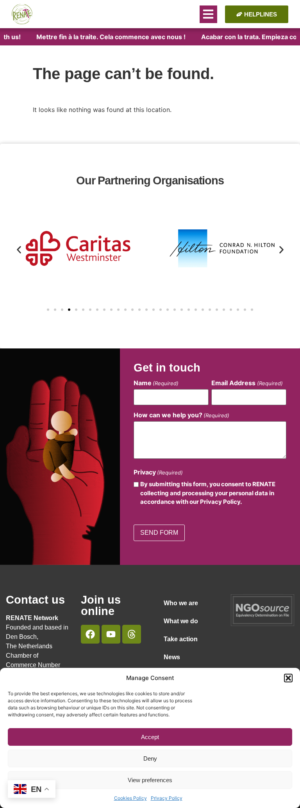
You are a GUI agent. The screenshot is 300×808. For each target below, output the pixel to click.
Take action (181, 639)
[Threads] (131, 634)
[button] (288, 678)
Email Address (246, 383)
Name (156, 383)
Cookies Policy (130, 798)
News (172, 657)
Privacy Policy (166, 798)
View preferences (150, 780)
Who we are (181, 603)
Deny (150, 758)
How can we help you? (181, 415)
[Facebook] (90, 634)
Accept (150, 737)
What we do (181, 621)
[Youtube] (111, 634)
